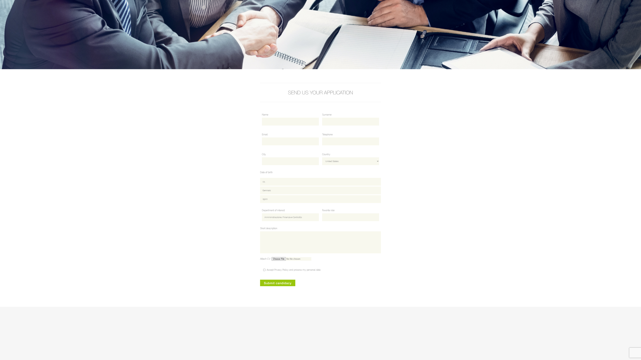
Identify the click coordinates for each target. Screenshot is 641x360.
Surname (327, 114)
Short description (268, 228)
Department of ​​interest (273, 210)
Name (265, 114)
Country (326, 154)
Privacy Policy (281, 269)
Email (265, 134)
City (264, 154)
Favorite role (328, 210)
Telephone (327, 134)
